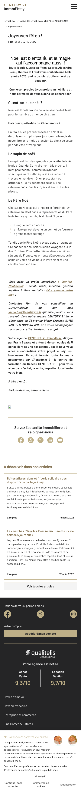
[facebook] (7, 614)
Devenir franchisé (15, 706)
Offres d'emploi (14, 697)
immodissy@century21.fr (24, 312)
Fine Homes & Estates (18, 724)
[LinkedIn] (50, 440)
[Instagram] (31, 440)
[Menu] (74, 6)
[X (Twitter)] (40, 440)
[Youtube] (60, 440)
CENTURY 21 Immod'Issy (44, 338)
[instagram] (73, 614)
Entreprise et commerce (20, 715)
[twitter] (40, 614)
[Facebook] (21, 440)
